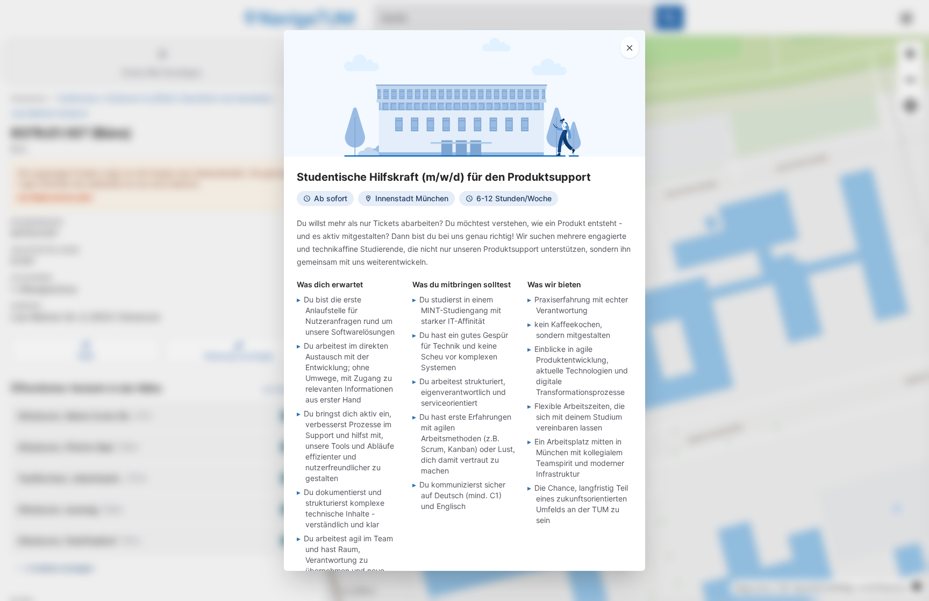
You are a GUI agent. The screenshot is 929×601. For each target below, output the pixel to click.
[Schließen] (629, 47)
